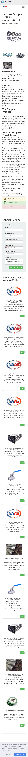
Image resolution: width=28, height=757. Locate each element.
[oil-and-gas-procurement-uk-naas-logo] (14, 513)
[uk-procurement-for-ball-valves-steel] (14, 589)
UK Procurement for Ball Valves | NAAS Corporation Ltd (14, 599)
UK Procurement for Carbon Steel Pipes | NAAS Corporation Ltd (14, 675)
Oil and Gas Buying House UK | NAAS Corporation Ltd (14, 410)
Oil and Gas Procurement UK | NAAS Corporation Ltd (14, 523)
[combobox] (7, 248)
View (22, 316)
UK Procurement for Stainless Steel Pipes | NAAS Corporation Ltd (14, 638)
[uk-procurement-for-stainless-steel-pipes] (14, 629)
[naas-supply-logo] (14, 328)
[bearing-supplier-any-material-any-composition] (7, 55)
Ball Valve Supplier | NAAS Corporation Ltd (14, 485)
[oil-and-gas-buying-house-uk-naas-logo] (14, 401)
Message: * (8, 257)
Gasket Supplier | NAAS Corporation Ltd (14, 711)
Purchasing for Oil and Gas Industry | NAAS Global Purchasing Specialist (14, 374)
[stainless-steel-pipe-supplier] (14, 439)
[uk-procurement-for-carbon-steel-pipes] (14, 665)
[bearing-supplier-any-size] (7, 65)
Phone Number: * (10, 245)
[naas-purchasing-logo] (14, 365)
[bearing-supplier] (14, 36)
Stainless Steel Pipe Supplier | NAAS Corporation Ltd (14, 448)
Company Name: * (10, 251)
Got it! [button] (8, 754)
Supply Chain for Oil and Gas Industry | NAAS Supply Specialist (14, 338)
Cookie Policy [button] (6, 750)
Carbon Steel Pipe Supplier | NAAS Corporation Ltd (14, 559)
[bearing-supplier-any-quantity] (20, 55)
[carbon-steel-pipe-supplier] (14, 549)
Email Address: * (10, 233)
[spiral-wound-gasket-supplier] (14, 701)
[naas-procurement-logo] (14, 291)
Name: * (7, 227)
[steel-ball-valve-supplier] (14, 475)
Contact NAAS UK (16, 267)
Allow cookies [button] (20, 754)
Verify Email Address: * (12, 239)
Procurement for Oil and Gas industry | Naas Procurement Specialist (14, 301)
